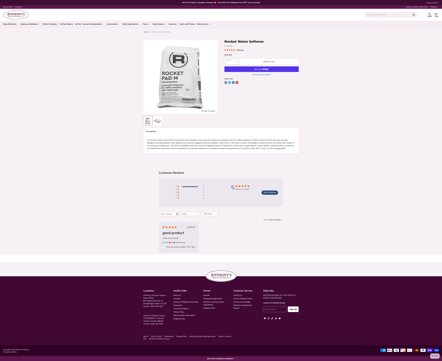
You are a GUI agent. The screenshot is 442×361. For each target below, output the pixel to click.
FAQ (144, 339)
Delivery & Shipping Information (185, 302)
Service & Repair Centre (242, 298)
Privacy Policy (178, 312)
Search (145, 336)
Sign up (293, 309)
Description (151, 131)
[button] (221, 358)
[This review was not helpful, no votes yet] (192, 247)
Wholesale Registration (212, 298)
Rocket (230, 46)
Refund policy (169, 336)
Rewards (434, 7)
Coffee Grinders (49, 24)
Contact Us (18, 7)
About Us (177, 295)
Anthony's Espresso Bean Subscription (202, 336)
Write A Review (270, 192)
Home (146, 32)
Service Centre (8, 7)
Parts (145, 24)
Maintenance (158, 24)
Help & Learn (203, 24)
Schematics (177, 305)
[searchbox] (167, 214)
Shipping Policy (179, 319)
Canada (431, 3)
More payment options (262, 75)
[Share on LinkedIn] (233, 82)
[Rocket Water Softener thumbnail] (147, 120)
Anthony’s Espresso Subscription (417, 7)
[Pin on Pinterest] (237, 82)
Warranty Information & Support (159, 339)
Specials (206, 295)
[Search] (414, 14)
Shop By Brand (9, 24)
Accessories (112, 24)
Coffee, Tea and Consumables (88, 24)
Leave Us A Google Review (274, 303)
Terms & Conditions (181, 309)
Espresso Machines (29, 24)
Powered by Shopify (10, 352)
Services (173, 24)
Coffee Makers (66, 24)
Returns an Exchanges (242, 302)
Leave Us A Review (224, 336)
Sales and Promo (187, 24)
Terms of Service (156, 336)
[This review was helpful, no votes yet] (188, 247)
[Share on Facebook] (225, 82)
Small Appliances (130, 24)
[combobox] (388, 14)
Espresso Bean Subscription (184, 315)
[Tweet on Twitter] (229, 82)
